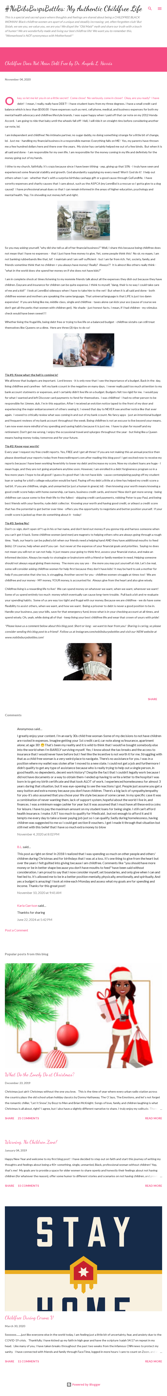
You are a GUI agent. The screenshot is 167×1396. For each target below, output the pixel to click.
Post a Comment (16, 930)
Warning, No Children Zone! (31, 1142)
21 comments (28, 1118)
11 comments (28, 1361)
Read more (153, 1118)
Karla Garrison (27, 905)
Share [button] (152, 699)
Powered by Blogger (85, 1384)
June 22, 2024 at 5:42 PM (34, 919)
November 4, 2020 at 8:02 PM (38, 834)
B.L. (19, 847)
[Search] (149, 7)
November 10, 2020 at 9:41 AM (39, 893)
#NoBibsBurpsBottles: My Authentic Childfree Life (73, 8)
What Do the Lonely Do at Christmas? (39, 1075)
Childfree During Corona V (29, 1318)
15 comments (28, 1185)
